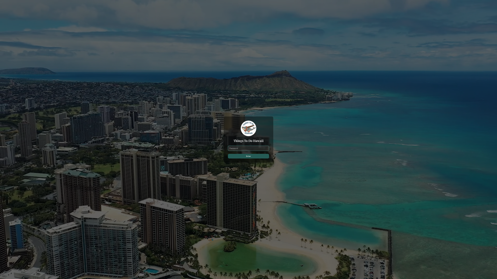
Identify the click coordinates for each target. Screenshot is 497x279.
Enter (248, 156)
